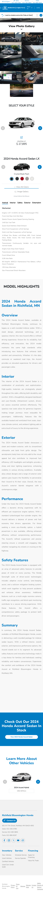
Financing (33, 850)
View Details (21, 791)
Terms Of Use (18, 886)
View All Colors (22, 187)
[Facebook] (4, 840)
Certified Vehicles (8, 861)
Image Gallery (22, 191)
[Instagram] (9, 840)
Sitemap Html (28, 886)
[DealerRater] (23, 840)
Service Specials (20, 858)
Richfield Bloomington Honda (6, 886)
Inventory (7, 850)
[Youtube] (18, 840)
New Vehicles (6, 855)
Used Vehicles (7, 858)
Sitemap (22, 886)
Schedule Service (21, 855)
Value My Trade (33, 861)
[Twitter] (13, 840)
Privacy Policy (13, 886)
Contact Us (11, 820)
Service (19, 850)
